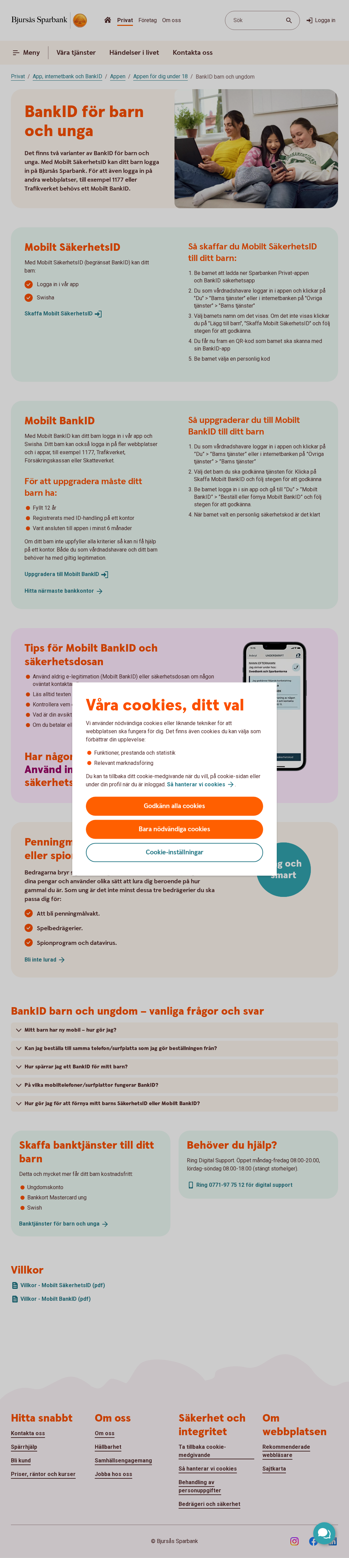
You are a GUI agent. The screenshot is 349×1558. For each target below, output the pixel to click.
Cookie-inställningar (174, 852)
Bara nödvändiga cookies (174, 829)
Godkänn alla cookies (174, 806)
